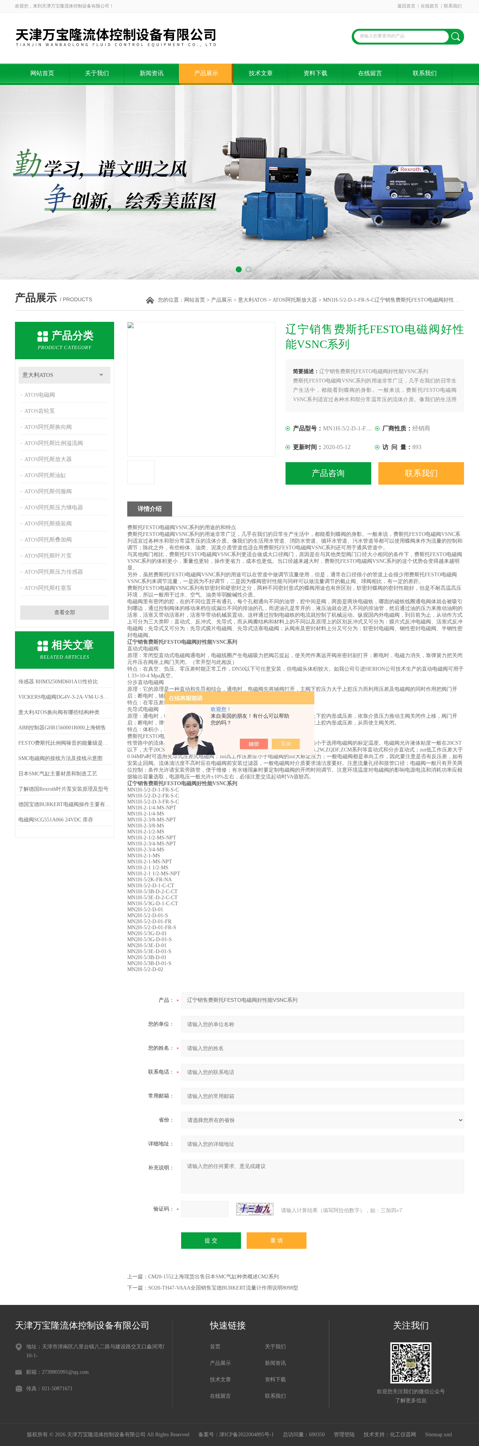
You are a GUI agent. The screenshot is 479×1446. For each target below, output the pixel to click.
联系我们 (453, 6)
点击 (101, 375)
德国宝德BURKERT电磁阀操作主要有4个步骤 (64, 804)
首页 (215, 1346)
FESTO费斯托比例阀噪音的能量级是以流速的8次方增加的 (64, 743)
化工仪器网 (403, 1434)
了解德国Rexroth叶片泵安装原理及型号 (63, 789)
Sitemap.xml (438, 1434)
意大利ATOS (252, 300)
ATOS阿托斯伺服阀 (48, 491)
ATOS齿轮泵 (39, 411)
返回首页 (406, 6)
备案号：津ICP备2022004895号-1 (236, 1434)
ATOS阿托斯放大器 (294, 300)
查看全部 (64, 612)
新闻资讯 (152, 73)
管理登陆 (344, 1434)
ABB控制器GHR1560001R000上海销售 (62, 727)
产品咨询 (328, 473)
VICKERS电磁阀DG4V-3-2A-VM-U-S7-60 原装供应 (64, 697)
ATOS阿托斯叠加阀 (48, 540)
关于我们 (97, 73)
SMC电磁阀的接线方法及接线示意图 (60, 758)
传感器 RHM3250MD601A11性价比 (58, 681)
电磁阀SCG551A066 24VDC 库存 (55, 820)
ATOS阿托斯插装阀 (48, 524)
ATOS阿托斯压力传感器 (53, 572)
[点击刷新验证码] (255, 1209)
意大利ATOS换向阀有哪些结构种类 (59, 712)
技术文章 (261, 73)
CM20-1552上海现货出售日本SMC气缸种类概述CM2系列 (213, 1276)
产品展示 (206, 73)
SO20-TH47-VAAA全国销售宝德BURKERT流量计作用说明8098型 (223, 1288)
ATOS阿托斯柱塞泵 (48, 588)
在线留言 (430, 6)
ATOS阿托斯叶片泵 (48, 556)
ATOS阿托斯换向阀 (48, 427)
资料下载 (315, 73)
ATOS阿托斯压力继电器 (53, 507)
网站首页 (42, 73)
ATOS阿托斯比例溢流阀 (53, 443)
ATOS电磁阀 (39, 395)
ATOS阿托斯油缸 (45, 475)
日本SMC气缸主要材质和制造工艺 (57, 774)
